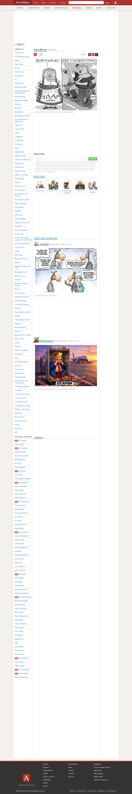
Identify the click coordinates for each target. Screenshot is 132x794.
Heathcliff (18, 226)
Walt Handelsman (22, 677)
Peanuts (18, 308)
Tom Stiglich (21, 673)
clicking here (51, 171)
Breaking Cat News (22, 116)
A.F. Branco (21, 440)
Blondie (18, 108)
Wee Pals (18, 413)
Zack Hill (18, 428)
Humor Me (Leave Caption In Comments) (23, 239)
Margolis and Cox (21, 589)
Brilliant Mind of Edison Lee (21, 120)
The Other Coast (21, 402)
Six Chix (18, 365)
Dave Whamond (21, 498)
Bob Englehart (20, 467)
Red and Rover (20, 327)
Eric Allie (18, 520)
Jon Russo (20, 574)
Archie (17, 68)
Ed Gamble (19, 517)
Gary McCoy (19, 528)
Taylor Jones (19, 666)
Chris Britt (19, 475)
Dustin (17, 182)
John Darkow (20, 566)
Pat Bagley (19, 620)
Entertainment (33, 8)
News (70, 767)
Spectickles (19, 369)
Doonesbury (19, 178)
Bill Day (18, 463)
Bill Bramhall (20, 459)
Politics (88, 8)
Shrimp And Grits (21, 362)
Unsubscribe (101, 791)
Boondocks (19, 112)
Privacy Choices (111, 791)
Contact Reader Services (102, 767)
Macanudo (19, 255)
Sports (99, 8)
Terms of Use (91, 791)
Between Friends (21, 100)
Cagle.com (70, 112)
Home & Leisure (61, 8)
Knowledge (76, 8)
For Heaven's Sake (22, 199)
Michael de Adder (21, 601)
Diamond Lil (19, 163)
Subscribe (93, 159)
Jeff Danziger (20, 540)
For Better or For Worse (21, 195)
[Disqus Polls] (66, 464)
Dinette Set (19, 167)
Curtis (17, 148)
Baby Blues (19, 83)
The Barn (18, 390)
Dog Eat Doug (20, 171)
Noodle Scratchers (22, 297)
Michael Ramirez (23, 597)
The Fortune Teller (22, 394)
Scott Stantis (19, 650)
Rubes (17, 342)
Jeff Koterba (19, 543)
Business (20, 8)
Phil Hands (19, 631)
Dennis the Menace (22, 159)
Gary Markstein (21, 524)
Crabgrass (19, 136)
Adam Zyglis (19, 444)
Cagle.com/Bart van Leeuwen (66, 389)
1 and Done (19, 53)
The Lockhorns (20, 398)
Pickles (17, 316)
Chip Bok (20, 471)
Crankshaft (19, 140)
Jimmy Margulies (21, 547)
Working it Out (20, 421)
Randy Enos (19, 639)
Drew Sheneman (21, 513)
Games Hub (111, 8)
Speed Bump (20, 373)
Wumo (17, 425)
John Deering (20, 570)
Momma (18, 280)
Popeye (17, 323)
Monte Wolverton (21, 616)
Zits (16, 432)
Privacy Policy (81, 791)
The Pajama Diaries (22, 405)
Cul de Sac (19, 144)
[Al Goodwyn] (36, 243)
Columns (71, 773)
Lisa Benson (19, 585)
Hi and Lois (19, 234)
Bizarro (18, 104)
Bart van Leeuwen (22, 456)
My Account (98, 770)
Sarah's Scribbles (21, 350)
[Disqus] (66, 520)
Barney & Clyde (21, 87)
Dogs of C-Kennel (21, 175)
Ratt (16, 643)
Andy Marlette (20, 452)
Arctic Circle (19, 72)
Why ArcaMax (98, 773)
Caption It (18, 125)
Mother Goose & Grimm (21, 284)
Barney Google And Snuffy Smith (22, 92)
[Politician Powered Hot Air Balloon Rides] (35, 54)
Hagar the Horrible (22, 222)
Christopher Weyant (22, 478)
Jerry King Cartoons (22, 243)
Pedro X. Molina (21, 624)
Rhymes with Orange (23, 335)
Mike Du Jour (20, 276)
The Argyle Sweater (22, 386)
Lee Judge (18, 582)
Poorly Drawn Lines (22, 320)
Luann (17, 251)
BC (16, 79)
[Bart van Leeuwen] (36, 340)
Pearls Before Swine (23, 312)
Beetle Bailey (20, 96)
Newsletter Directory (101, 780)
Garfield (18, 211)
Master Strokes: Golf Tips (23, 267)
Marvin (17, 262)
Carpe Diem (19, 129)
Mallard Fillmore (21, 259)
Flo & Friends (20, 190)
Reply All (18, 331)
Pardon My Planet (22, 304)
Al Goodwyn (21, 448)
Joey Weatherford (21, 555)
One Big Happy (20, 300)
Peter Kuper (19, 627)
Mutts (17, 289)
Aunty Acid (19, 76)
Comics (70, 770)
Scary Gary (19, 354)
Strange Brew (20, 377)
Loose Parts (19, 247)
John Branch (19, 559)
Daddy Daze (19, 152)
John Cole (18, 562)
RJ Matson (19, 635)
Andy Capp (19, 64)
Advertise (73, 791)
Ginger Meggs (20, 219)
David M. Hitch (20, 505)
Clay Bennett (21, 482)
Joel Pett (18, 551)
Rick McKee (19, 646)
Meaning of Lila (21, 272)
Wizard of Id (19, 417)
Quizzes (71, 777)
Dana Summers (21, 486)
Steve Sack (19, 662)
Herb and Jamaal (21, 230)
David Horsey (22, 501)
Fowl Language (20, 203)
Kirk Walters (19, 578)
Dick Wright (19, 509)
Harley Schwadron (22, 536)
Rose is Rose (19, 339)
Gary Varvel (21, 532)
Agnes (17, 60)
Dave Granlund (20, 494)
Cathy (17, 133)
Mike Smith (19, 612)
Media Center (98, 777)
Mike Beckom (20, 604)
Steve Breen (19, 654)
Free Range (19, 207)
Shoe (17, 358)
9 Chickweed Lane (22, 56)
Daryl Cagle (19, 490)
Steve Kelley (21, 658)
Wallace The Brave (22, 409)
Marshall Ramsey (21, 593)
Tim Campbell (22, 669)
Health (47, 8)
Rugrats (18, 346)
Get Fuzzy (18, 215)
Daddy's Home (20, 156)
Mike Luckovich (21, 608)
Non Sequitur (20, 293)
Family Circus (20, 186)
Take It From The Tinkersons (21, 382)
